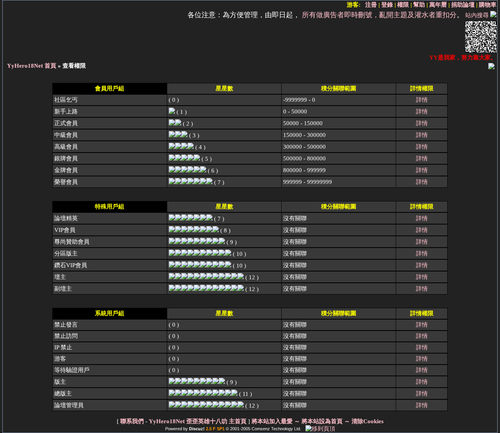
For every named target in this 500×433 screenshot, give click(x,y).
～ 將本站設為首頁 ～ (322, 421)
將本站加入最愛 (272, 421)
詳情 (422, 100)
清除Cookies (368, 421)
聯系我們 (132, 421)
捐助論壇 (463, 5)
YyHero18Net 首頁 (31, 66)
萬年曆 (438, 5)
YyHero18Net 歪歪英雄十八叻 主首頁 (197, 421)
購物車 (487, 5)
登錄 (387, 5)
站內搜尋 (477, 15)
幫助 (419, 5)
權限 (403, 5)
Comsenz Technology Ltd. (276, 428)
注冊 (371, 5)
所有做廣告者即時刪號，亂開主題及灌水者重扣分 (379, 15)
